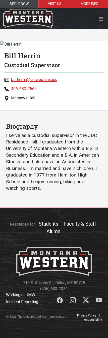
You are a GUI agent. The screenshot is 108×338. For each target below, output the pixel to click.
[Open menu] (101, 18)
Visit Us (55, 4)
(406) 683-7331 (54, 288)
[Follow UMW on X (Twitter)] (86, 301)
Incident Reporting (22, 301)
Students (48, 224)
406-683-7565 (24, 88)
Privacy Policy (86, 315)
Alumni (54, 231)
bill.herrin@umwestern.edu (34, 79)
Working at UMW (20, 294)
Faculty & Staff (80, 224)
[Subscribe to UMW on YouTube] (99, 301)
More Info (89, 4)
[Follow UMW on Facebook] (60, 301)
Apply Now (19, 4)
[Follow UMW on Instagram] (73, 301)
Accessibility (93, 319)
